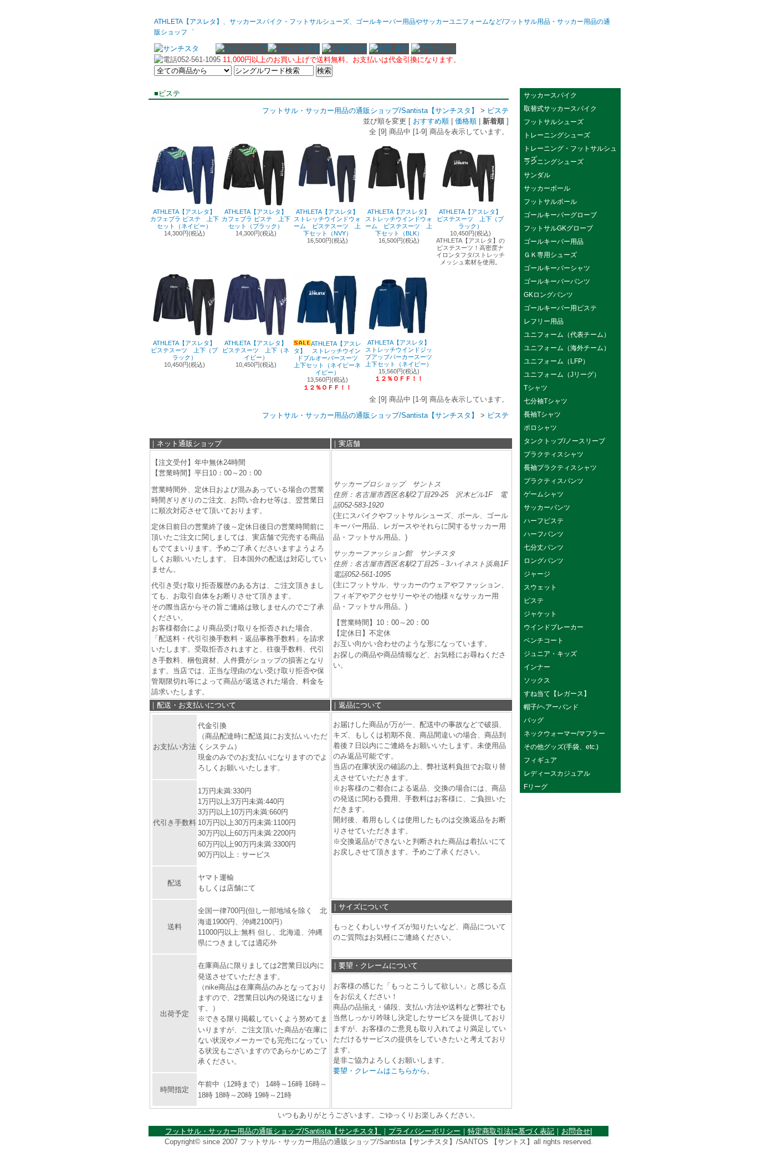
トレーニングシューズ (557, 135)
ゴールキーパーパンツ (557, 281)
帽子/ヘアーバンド (551, 707)
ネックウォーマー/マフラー (564, 733)
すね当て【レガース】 (557, 694)
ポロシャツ (540, 428)
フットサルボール (550, 202)
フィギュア (540, 760)
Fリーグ (536, 787)
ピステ (498, 110)
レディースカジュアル (557, 773)
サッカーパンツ (547, 507)
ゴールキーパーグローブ (560, 215)
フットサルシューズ (554, 122)
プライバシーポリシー (424, 1131)
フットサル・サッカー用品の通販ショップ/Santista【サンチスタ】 (370, 110)
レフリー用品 (544, 321)
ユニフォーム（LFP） (556, 361)
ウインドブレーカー (557, 627)
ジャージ (537, 574)
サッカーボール (550, 188)
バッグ (534, 720)
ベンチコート (544, 640)
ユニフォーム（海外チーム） (567, 348)
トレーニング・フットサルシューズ (570, 150)
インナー (537, 667)
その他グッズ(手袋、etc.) (561, 747)
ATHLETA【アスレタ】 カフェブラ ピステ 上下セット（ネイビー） (186, 218)
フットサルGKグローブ (558, 228)
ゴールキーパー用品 (554, 241)
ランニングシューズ (554, 162)
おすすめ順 (431, 121)
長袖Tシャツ (542, 414)
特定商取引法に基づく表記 (511, 1131)
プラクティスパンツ (554, 481)
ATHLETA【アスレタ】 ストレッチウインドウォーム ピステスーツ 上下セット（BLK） (400, 222)
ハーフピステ (544, 521)
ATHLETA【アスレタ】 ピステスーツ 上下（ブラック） (472, 218)
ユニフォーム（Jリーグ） (562, 374)
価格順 (466, 121)
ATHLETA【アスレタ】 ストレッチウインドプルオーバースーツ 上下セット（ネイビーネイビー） (329, 358)
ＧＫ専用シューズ (550, 255)
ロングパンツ (544, 561)
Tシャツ (536, 388)
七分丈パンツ (544, 547)
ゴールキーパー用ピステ (560, 308)
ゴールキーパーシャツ (557, 268)
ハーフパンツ (544, 534)
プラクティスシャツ (554, 454)
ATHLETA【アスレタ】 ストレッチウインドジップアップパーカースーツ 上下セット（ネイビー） (401, 353)
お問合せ (575, 1131)
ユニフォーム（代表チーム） (567, 335)
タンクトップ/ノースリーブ (564, 441)
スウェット (540, 587)
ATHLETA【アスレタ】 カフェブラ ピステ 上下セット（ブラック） (258, 218)
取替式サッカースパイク (560, 108)
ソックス (537, 680)
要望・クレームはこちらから (380, 1071)
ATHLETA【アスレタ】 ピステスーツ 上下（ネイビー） (257, 350)
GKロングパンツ (548, 295)
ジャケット (540, 614)
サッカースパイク (550, 95)
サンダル (537, 175)
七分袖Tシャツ (545, 401)
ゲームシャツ (544, 494)
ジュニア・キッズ (550, 654)
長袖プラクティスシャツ (560, 468)
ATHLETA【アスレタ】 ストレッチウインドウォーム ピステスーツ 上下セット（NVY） (329, 222)
